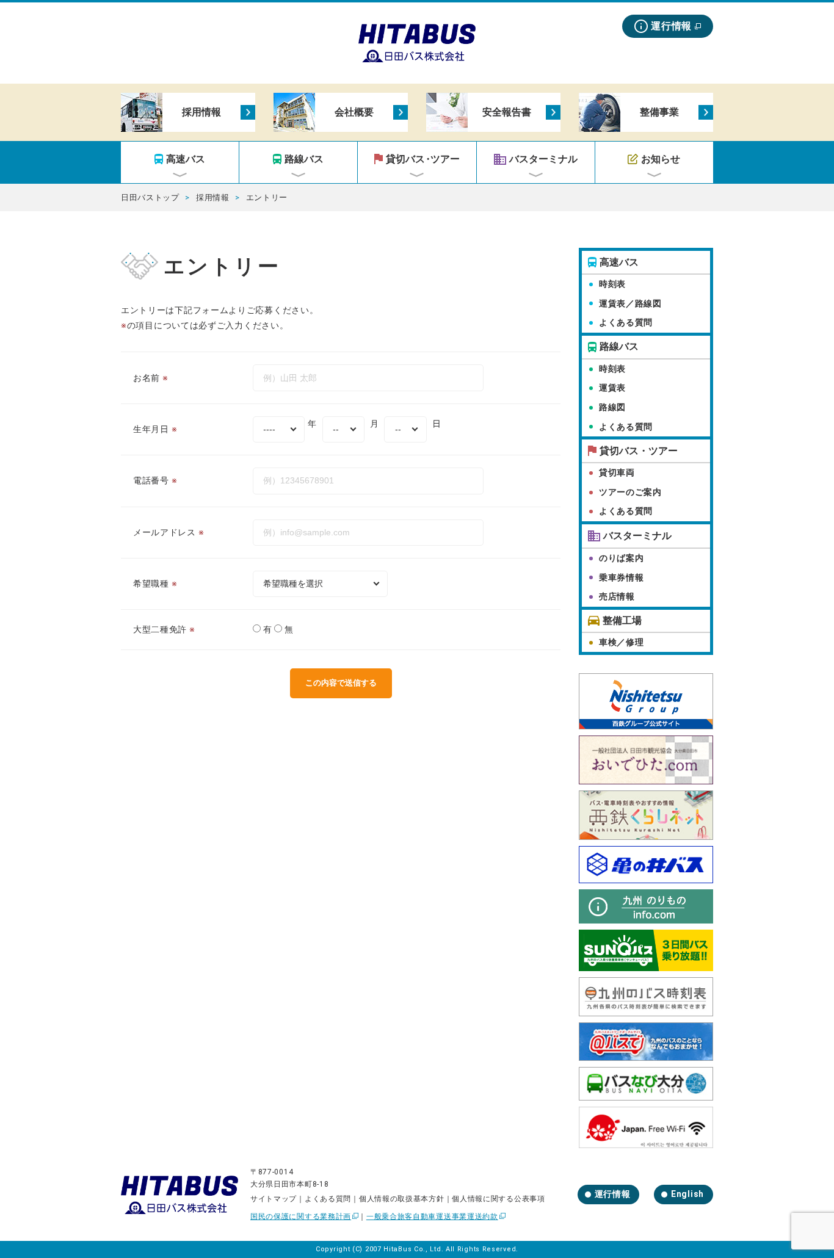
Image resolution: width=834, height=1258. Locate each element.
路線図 (612, 407)
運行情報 (671, 26)
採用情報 (201, 112)
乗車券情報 (621, 577)
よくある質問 (626, 322)
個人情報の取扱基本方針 (401, 1199)
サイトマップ (273, 1199)
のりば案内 (621, 558)
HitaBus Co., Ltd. (413, 1249)
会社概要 (354, 112)
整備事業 (659, 112)
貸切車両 (617, 472)
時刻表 (612, 284)
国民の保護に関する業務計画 (300, 1216)
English (687, 1194)
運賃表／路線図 (630, 303)
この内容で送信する (341, 682)
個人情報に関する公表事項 (498, 1199)
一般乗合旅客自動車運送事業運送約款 (432, 1216)
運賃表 (612, 387)
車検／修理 (621, 642)
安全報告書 (506, 112)
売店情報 (617, 596)
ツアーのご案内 (630, 492)
